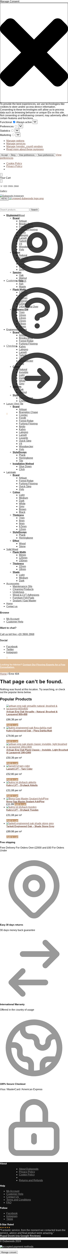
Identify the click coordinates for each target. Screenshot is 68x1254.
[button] (34, 53)
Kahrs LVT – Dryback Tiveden (22, 810)
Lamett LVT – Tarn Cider (19, 768)
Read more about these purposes (25, 149)
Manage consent (8, 1252)
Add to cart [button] (12, 725)
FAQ (8, 1202)
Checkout (11, 346)
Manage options (15, 140)
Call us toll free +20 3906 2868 (17, 634)
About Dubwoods (28, 1169)
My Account (12, 215)
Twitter (10, 649)
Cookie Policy (14, 163)
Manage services (15, 143)
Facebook (12, 646)
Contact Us (12, 1196)
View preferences (27, 155)
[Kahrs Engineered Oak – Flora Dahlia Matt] (37, 727)
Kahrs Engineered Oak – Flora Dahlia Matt (29, 730)
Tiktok (9, 1219)
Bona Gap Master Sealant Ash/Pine (25, 801)
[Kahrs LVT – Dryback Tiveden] (37, 807)
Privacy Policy (14, 166)
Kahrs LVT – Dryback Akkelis (22, 785)
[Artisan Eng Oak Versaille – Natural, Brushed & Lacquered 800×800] (37, 707)
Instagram (11, 652)
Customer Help (14, 280)
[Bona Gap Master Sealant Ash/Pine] (37, 798)
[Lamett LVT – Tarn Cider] (37, 766)
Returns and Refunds (31, 1180)
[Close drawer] (1, 181)
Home (3, 674)
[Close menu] (1, 174)
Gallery (3, 191)
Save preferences (46, 155)
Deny (13, 155)
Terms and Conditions (18, 1199)
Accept (4, 155)
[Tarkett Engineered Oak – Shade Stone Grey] (37, 823)
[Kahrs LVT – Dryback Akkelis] (37, 782)
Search (34, 210)
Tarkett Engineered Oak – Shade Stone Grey (30, 826)
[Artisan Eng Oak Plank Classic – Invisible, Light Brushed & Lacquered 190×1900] (37, 745)
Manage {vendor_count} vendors (24, 146)
